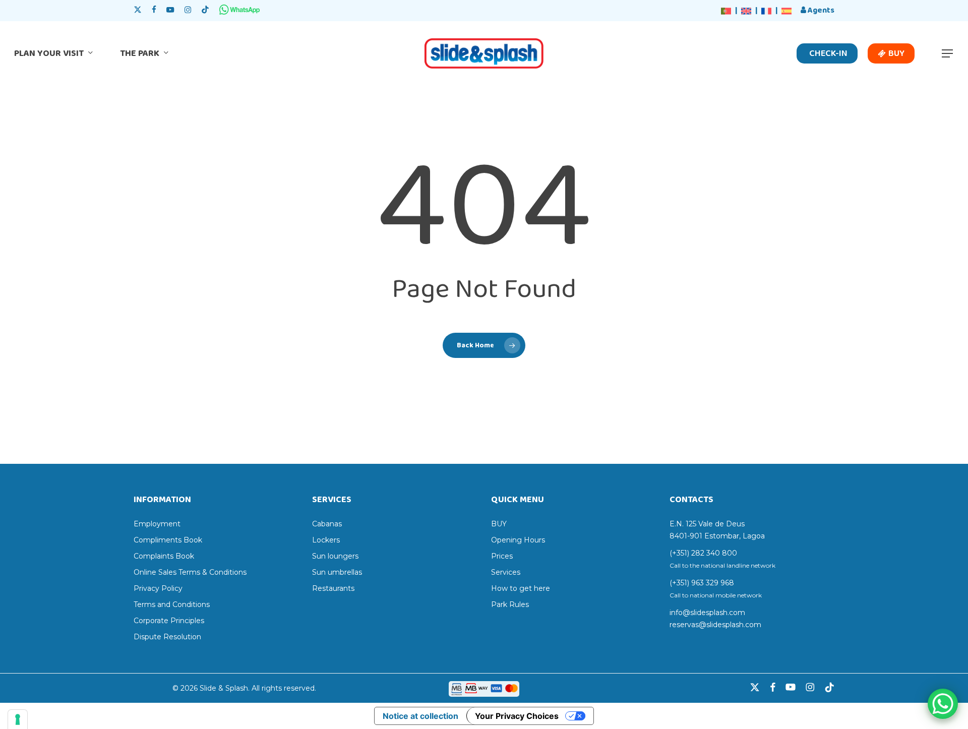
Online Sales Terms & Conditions (190, 572)
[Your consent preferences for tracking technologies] (17, 719)
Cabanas (327, 523)
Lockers (326, 539)
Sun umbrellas (337, 572)
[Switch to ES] (786, 11)
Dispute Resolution (167, 636)
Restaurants (333, 588)
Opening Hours (518, 539)
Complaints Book (164, 556)
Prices (502, 556)
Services (505, 572)
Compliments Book (168, 539)
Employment (157, 523)
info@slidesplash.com (707, 612)
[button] (948, 53)
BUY (499, 523)
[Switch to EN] (746, 11)
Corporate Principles (169, 620)
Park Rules (510, 604)
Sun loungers (335, 556)
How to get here (520, 588)
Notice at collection (420, 716)
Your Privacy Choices (517, 716)
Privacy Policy (158, 588)
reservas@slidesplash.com (715, 624)
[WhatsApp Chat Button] (943, 704)
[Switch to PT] (726, 11)
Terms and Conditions (172, 604)
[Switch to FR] (766, 11)
